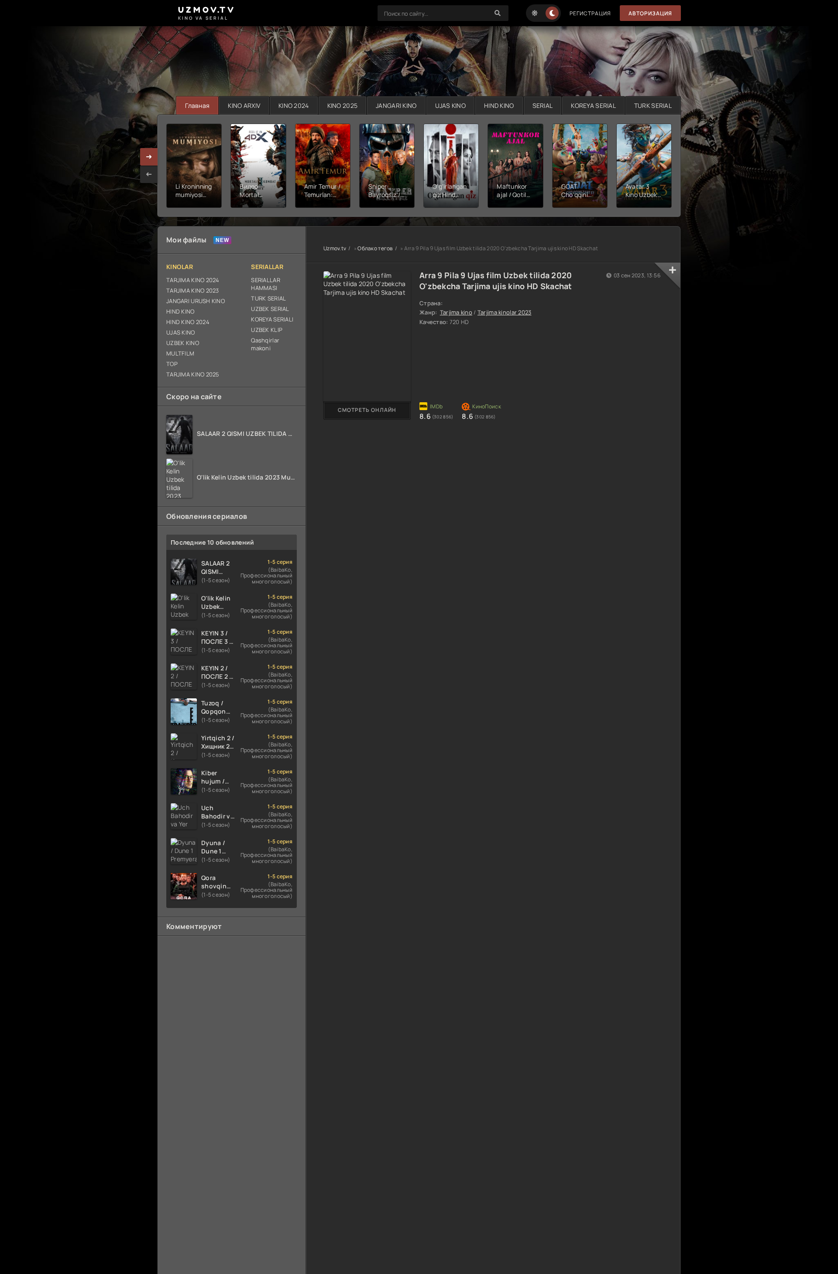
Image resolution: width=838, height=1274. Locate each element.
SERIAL (542, 105)
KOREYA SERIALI (272, 319)
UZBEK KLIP (266, 330)
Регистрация (590, 13)
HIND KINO (499, 105)
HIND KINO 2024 (188, 322)
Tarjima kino (456, 312)
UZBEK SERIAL (270, 309)
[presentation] (149, 174)
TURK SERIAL (653, 105)
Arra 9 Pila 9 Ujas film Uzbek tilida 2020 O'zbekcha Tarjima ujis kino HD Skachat (495, 280)
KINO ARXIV (244, 105)
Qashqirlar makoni (265, 344)
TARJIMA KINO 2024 (193, 280)
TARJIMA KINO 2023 (192, 290)
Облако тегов (374, 248)
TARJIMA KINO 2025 (193, 374)
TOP (172, 364)
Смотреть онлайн (367, 410)
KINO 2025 (342, 105)
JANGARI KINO (396, 105)
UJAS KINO (450, 105)
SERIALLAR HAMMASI (265, 284)
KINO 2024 (293, 105)
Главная (197, 105)
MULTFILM (180, 353)
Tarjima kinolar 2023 (504, 312)
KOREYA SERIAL (593, 105)
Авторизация (650, 13)
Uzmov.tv (334, 248)
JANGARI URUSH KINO (195, 301)
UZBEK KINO (182, 343)
